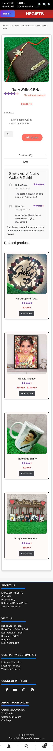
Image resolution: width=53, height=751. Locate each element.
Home (7, 26)
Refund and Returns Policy (14, 603)
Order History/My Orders (13, 710)
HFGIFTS (35, 13)
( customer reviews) (34, 95)
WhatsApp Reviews (10, 669)
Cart (40, 744)
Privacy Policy (8, 600)
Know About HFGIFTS (12, 593)
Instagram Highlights (11, 662)
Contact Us (6, 596)
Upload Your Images (11, 717)
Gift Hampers (16, 26)
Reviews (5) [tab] (25, 155)
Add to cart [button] (26, 313)
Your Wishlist (7, 713)
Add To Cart (27, 393)
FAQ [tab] (25, 161)
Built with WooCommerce (33, 738)
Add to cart (32, 137)
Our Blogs (6, 720)
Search (26, 746)
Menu (6, 14)
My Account (9, 746)
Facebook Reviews (10, 666)
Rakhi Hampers (29, 26)
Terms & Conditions (10, 606)
